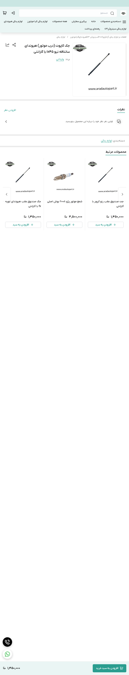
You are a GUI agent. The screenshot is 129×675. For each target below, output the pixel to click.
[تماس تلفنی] (7, 642)
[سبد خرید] (5, 13)
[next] (7, 194)
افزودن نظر (10, 110)
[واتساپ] (7, 654)
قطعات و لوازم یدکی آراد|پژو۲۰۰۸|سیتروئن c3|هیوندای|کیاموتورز (98, 37)
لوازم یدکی (60, 37)
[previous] (122, 194)
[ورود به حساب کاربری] (13, 13)
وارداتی (60, 59)
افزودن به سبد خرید (107, 668)
